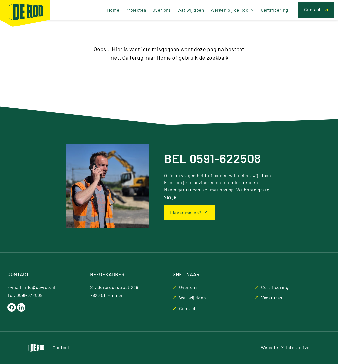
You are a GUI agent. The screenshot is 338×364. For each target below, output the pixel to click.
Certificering (275, 287)
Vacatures (271, 297)
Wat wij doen (192, 297)
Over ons (188, 287)
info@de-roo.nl (39, 287)
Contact (187, 308)
